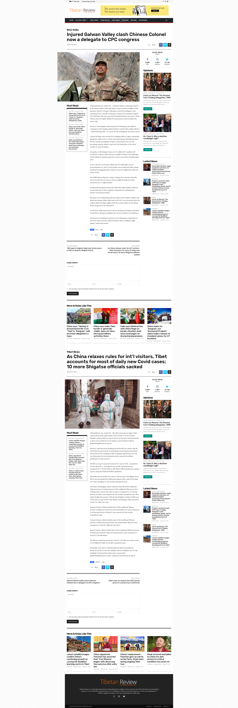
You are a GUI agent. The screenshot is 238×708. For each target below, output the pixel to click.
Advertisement (157, 706)
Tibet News (155, 208)
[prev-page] (144, 154)
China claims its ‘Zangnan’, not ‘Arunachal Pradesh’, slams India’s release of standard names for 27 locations (158, 332)
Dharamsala (155, 179)
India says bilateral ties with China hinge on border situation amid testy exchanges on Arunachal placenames (76, 144)
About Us (149, 706)
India (101, 229)
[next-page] (147, 154)
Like (148, 58)
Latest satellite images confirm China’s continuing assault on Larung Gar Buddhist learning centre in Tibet (161, 214)
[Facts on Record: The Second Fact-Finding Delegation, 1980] (157, 82)
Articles (145, 93)
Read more (148, 108)
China (96, 229)
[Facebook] (163, 1)
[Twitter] (167, 1)
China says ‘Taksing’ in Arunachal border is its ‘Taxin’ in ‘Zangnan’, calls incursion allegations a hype (77, 117)
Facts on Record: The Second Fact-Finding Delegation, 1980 (157, 96)
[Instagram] (165, 1)
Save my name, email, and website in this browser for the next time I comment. (91, 289)
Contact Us (166, 706)
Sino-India (73, 30)
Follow (157, 58)
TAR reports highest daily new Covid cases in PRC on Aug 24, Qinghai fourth (84, 249)
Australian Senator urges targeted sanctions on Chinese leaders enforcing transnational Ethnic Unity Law (161, 169)
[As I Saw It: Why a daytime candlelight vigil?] (157, 123)
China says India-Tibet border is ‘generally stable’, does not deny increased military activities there (77, 130)
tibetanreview (151, 93)
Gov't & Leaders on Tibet (158, 164)
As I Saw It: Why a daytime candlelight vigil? (155, 137)
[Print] (169, 45)
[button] (166, 20)
